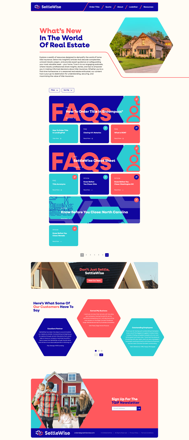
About (120, 7)
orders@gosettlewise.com (84, 433)
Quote (108, 7)
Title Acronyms (59, 184)
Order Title (94, 7)
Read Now (86, 190)
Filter (53, 90)
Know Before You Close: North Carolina (94, 212)
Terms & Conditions (147, 433)
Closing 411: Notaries (92, 133)
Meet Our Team (95, 281)
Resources (148, 7)
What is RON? (120, 133)
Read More (69, 118)
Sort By (66, 90)
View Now (56, 138)
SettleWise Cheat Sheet (94, 161)
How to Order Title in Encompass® (94, 112)
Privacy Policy (134, 433)
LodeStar (133, 7)
